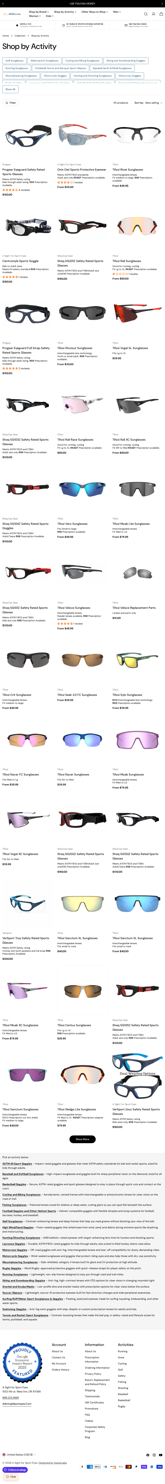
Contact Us (58, 1357)
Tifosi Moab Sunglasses (128, 774)
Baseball (123, 1394)
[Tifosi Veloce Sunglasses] (82, 573)
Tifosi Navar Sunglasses (73, 774)
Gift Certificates (94, 1402)
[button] (10, 190)
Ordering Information (97, 1367)
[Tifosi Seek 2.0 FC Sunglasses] (82, 660)
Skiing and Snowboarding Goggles (126, 60)
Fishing (122, 1382)
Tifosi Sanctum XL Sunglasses (77, 938)
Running (122, 1351)
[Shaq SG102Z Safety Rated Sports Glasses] (137, 819)
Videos (89, 1421)
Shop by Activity (64, 12)
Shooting (123, 1388)
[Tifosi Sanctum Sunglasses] (27, 1075)
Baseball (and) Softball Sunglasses (112, 68)
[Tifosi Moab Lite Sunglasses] (137, 489)
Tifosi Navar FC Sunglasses (20, 774)
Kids (48, 16)
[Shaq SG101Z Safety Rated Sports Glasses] (27, 573)
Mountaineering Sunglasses (21, 75)
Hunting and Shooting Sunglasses (93, 75)
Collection (20, 35)
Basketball (124, 1400)
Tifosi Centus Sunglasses (74, 1025)
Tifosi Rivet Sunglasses (127, 170)
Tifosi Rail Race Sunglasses (75, 440)
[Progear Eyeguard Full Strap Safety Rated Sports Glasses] (27, 314)
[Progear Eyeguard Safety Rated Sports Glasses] (27, 135)
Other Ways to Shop (94, 12)
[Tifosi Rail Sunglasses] (137, 226)
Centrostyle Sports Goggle (20, 261)
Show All (10, 89)
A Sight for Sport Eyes (25, 1463)
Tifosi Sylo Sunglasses (127, 695)
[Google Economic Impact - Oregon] (22, 1362)
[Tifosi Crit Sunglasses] (27, 660)
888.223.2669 (10, 1397)
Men (115, 12)
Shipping (90, 1390)
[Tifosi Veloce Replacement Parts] (137, 573)
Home (5, 35)
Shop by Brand (37, 12)
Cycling (122, 1363)
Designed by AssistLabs (53, 1463)
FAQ (87, 1414)
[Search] (146, 14)
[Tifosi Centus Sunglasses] (82, 991)
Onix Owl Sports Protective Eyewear (81, 170)
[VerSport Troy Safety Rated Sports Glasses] (27, 904)
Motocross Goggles (130, 75)
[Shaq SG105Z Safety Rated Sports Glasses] (137, 991)
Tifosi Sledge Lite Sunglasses (76, 1109)
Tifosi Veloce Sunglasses (73, 608)
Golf (120, 1369)
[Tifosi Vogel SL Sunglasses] (137, 314)
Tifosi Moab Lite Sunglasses (131, 524)
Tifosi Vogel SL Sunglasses (130, 348)
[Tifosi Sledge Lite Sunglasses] (82, 1075)
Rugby (121, 1406)
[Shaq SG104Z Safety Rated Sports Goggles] (27, 489)
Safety (122, 1375)
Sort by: (139, 102)
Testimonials (92, 1396)
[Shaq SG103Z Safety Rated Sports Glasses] (27, 405)
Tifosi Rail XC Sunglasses (129, 440)
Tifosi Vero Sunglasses (72, 524)
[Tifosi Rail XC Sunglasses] (137, 405)
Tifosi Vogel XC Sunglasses (20, 854)
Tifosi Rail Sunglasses (126, 261)
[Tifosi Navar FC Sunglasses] (27, 740)
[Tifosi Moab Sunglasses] (137, 740)
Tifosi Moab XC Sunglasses (20, 1025)
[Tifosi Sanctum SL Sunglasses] (137, 904)
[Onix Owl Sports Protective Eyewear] (82, 135)
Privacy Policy (93, 1374)
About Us (57, 1351)
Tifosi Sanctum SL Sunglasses (132, 938)
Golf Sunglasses (14, 60)
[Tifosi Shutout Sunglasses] (82, 314)
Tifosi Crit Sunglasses (16, 695)
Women (33, 16)
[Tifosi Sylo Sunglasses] (137, 660)
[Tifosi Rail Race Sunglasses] (82, 405)
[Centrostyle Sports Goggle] (27, 226)
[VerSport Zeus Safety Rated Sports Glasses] (137, 1075)
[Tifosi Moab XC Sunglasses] (27, 991)
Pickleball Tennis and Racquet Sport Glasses (60, 68)
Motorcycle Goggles (55, 75)
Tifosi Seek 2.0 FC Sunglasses (77, 695)
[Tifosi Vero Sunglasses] (82, 489)
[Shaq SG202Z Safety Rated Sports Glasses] (82, 819)
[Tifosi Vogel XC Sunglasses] (27, 819)
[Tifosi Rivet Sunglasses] (137, 135)
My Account (59, 1363)
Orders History (60, 1369)
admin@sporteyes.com (16, 1403)
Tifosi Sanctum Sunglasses (20, 1109)
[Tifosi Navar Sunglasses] (82, 740)
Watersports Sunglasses (44, 60)
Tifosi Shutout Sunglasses (74, 348)
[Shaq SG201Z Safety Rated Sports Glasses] (82, 226)
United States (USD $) (20, 1454)
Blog (87, 1437)
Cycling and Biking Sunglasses (82, 60)
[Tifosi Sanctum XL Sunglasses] (82, 904)
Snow (121, 1357)
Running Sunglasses (16, 68)
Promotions (91, 1408)
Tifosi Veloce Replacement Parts (134, 608)
